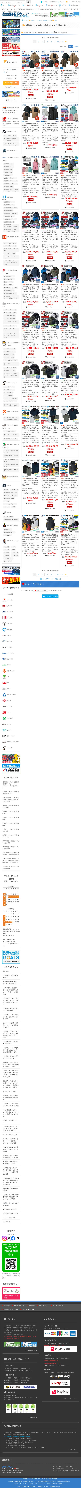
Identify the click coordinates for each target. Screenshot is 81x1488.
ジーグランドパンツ (9, 370)
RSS (4, 1221)
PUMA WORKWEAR (13, 742)
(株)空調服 (10, 594)
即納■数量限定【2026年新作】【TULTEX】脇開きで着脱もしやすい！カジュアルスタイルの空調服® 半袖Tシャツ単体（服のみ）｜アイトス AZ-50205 (30, 128)
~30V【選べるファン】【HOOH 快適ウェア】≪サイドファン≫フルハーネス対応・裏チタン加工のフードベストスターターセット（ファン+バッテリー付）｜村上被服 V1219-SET (69, 236)
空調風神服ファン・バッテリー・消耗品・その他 (10, 225)
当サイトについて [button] (52, 5)
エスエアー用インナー (10, 401)
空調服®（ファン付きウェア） (10, 159)
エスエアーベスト (9, 390)
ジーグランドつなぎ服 (10, 367)
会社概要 (6, 971)
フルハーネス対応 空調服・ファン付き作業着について (10, 1025)
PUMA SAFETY (8, 516)
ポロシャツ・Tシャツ (10, 504)
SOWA (13, 547)
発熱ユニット (7, 535)
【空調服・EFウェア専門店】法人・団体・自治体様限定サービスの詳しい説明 (10, 1034)
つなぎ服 (6, 501)
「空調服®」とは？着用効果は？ (10, 976)
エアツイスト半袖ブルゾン (10, 435)
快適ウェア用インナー (10, 293)
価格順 (76, 46)
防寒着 (6, 489)
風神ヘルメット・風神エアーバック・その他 (10, 230)
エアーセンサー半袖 (9, 315)
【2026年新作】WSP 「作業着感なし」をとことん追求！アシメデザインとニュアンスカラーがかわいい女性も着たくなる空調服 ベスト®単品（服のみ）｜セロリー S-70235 (50, 180)
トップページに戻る (51, 596)
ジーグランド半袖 (9, 354)
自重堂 (13, 550)
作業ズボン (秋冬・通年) (10, 495)
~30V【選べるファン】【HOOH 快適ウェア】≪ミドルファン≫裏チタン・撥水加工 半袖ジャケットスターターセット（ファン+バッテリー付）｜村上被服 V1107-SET (50, 335)
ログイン (62, 2)
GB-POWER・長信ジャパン (10, 413)
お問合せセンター (74, 6)
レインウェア (14, 489)
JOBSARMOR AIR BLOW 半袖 (11, 460)
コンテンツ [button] (40, 5)
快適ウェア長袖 (8, 285)
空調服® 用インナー (10, 178)
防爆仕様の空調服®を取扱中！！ (10, 1189)
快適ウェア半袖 (8, 282)
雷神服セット (7, 529)
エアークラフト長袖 (9, 253)
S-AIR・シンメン (12, 382)
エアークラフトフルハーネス (10, 257)
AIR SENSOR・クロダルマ (11, 305)
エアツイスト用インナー (10, 438)
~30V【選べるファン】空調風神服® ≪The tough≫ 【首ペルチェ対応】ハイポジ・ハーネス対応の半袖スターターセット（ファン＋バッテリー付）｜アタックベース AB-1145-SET (69, 539)
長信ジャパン (11, 671)
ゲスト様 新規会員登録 (50, 2)
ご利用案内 (62, 6)
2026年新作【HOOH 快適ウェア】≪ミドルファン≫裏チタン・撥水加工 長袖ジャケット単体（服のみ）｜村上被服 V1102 (30, 384)
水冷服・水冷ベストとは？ (10, 1121)
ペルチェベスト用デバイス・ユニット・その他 (10, 144)
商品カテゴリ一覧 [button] (15, 5)
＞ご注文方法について (31, 1350)
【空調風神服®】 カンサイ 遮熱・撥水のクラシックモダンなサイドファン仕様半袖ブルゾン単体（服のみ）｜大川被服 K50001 (69, 428)
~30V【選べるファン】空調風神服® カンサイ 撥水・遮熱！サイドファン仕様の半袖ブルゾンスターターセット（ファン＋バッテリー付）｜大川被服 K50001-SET (30, 429)
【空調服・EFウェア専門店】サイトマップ (10, 1057)
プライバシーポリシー (28, 1309)
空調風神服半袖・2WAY (10, 207)
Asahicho (10, 718)
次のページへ (60, 41)
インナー (6, 507)
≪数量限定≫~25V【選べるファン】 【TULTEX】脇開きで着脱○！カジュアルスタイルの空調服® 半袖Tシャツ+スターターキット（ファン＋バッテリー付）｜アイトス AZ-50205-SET (50, 75)
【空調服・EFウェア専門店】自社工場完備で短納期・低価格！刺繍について (10, 1001)
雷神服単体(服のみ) (9, 532)
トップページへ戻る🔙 (52, 579)
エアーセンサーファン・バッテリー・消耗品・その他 (10, 335)
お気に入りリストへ (11, 87)
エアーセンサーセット (10, 310)
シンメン (9, 748)
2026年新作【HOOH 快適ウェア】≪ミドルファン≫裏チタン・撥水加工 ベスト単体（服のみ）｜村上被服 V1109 (69, 383)
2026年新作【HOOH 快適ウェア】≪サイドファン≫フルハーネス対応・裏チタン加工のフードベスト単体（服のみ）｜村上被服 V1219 (69, 288)
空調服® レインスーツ (10, 183)
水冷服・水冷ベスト (12, 150)
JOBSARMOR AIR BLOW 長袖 (11, 465)
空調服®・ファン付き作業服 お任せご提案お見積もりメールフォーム (11, 1064)
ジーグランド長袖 (9, 357)
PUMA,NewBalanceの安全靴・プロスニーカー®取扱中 (10, 1149)
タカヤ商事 (10, 659)
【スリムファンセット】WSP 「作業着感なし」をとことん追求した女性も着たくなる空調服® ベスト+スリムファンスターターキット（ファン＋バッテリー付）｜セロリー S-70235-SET (30, 181)
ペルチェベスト (11, 131)
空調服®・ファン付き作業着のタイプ (10, 812)
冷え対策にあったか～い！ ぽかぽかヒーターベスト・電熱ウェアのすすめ (11, 1113)
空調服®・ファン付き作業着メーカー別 (10, 836)
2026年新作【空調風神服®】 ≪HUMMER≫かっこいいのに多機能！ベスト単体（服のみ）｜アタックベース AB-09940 (30, 537)
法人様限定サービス (19, 1305)
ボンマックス (11, 736)
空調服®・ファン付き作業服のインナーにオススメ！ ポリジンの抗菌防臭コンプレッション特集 (11, 1084)
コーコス (6, 555)
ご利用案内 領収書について (51, 1365)
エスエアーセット (9, 387)
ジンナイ (9, 706)
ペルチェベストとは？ (10, 1135)
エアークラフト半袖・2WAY (11, 249)
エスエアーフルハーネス (10, 398)
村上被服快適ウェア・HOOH (9, 271)
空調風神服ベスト (9, 205)
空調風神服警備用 (9, 222)
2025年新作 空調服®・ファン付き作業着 (10, 842)
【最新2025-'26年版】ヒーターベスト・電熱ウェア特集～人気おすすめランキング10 (11, 1074)
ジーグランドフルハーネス (10, 364)
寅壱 (8, 682)
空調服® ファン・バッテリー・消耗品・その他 (11, 190)
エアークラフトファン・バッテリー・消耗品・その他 (10, 262)
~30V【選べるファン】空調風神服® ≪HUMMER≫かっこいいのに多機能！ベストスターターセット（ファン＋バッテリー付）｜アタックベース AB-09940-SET (50, 483)
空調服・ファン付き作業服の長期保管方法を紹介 (10, 1097)
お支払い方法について (10, 1209)
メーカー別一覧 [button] (29, 5)
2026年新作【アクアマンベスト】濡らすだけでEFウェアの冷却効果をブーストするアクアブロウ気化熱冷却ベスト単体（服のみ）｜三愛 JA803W (50, 128)
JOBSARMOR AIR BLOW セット (11, 451)
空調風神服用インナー (10, 219)
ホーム (3, 6)
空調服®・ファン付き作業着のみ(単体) (10, 806)
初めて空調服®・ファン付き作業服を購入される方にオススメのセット (10, 799)
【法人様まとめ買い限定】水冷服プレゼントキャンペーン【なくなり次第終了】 (10, 1171)
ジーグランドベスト (9, 351)
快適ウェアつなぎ (9, 290)
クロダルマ (15, 555)
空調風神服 (10, 197)
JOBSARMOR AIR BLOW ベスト (11, 456)
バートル (9, 600)
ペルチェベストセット (10, 135)
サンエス (6, 550)
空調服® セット (8, 163)
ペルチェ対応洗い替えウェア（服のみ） (10, 139)
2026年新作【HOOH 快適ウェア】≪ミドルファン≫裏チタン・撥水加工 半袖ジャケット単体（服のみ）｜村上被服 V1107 (50, 384)
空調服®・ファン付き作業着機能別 (10, 824)
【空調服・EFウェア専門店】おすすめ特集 (10, 867)
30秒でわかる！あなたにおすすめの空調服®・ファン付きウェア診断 (11, 1197)
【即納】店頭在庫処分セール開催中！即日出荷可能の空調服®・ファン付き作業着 (10, 122)
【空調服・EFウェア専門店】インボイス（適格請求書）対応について (10, 1128)
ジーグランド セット (9, 349)
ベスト (9, 712)
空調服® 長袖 (8, 172)
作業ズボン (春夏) (9, 498)
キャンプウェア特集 (9, 1091)
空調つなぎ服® (8, 175)
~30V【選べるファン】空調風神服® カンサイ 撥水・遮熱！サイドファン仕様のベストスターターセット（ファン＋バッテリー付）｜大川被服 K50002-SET (50, 429)
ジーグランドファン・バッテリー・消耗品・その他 (10, 375)
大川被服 (9, 629)
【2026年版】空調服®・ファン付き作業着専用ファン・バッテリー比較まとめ (10, 991)
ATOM (9, 1221)
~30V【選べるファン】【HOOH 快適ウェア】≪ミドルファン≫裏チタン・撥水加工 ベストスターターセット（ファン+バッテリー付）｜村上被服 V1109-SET (69, 335)
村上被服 (6, 547)
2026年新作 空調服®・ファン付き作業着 (10, 848)
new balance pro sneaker (11, 519)
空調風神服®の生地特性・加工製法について (10, 982)
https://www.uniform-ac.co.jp (13, 1470)
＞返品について (72, 1449)
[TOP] (15, 15)
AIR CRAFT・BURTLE (10, 238)
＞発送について (33, 1417)
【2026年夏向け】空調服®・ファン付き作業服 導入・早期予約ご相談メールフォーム (11, 1181)
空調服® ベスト (8, 166)
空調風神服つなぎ (9, 216)
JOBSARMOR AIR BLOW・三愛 (10, 446)
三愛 (8, 677)
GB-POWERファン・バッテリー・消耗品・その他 (11, 418)
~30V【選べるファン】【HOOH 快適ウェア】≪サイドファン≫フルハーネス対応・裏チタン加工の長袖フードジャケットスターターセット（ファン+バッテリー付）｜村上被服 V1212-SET (30, 236)
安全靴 (9, 512)
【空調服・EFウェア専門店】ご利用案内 (10, 1009)
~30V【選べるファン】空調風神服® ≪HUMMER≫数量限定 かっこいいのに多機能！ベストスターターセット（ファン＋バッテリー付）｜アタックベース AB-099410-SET (69, 484)
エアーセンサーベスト (10, 312)
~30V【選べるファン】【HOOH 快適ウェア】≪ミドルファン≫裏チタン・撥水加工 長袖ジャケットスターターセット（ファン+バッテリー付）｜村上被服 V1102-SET (30, 335)
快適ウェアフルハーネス (10, 287)
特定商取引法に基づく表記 (11, 1309)
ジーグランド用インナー (10, 360)
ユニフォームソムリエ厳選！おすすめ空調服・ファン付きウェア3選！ (10, 1141)
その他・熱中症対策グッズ (10, 478)
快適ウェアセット (9, 276)
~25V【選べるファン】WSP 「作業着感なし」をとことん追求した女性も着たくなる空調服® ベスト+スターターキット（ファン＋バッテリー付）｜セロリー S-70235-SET (69, 128)
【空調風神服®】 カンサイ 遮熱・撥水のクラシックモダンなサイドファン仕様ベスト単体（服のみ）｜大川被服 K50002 (30, 482)
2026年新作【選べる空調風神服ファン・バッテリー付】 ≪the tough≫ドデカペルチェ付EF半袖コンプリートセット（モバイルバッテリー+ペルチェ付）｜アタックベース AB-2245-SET (69, 181)
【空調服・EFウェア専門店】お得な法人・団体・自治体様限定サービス (10, 1050)
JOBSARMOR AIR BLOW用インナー (11, 470)
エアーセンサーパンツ (10, 326)
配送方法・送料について (10, 1213)
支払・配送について (58, 1305)
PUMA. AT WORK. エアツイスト (10, 426)
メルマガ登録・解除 (9, 1217)
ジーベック (15, 552)
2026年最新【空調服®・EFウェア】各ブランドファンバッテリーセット (10, 110)
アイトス (9, 641)
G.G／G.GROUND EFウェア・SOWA (11, 344)
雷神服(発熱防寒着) (12, 525)
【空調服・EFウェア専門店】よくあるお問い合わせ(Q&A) (10, 1017)
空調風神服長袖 (8, 210)
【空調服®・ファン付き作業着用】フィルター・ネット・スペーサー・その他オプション (10, 785)
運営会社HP (32, 1305)
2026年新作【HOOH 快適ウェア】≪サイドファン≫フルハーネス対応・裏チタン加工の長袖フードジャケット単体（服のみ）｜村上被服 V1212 (30, 288)
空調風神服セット (9, 202)
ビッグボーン (7, 561)
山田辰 (9, 700)
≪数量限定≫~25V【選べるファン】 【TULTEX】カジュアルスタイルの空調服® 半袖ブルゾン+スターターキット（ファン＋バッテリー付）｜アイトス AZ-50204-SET (30, 74)
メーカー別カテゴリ (11, 588)
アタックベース (8, 558)
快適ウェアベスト (9, 279)
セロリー (9, 730)
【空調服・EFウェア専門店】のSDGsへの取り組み (11, 1105)
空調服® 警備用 (8, 186)
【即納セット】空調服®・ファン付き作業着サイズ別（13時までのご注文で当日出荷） (10, 860)
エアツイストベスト (9, 431)
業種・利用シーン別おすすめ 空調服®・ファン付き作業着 (11, 853)
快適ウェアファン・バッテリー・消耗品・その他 (10, 297)
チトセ (9, 724)
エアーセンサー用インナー (10, 322)
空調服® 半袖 (8, 169)
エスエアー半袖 (8, 392)
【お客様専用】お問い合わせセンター (10, 1042)
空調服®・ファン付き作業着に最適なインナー (10, 792)
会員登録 (14, 69)
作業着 (9, 485)
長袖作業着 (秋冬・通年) (10, 492)
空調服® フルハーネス (10, 181)
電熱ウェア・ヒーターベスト (10, 542)
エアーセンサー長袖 (9, 318)
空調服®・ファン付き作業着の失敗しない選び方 (10, 1156)
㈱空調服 (6, 552)
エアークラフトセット (10, 243)
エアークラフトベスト (10, 246)
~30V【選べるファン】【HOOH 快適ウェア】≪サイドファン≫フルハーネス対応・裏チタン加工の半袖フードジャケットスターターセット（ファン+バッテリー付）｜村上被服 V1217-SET (50, 236)
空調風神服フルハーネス (10, 213)
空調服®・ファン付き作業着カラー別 (10, 830)
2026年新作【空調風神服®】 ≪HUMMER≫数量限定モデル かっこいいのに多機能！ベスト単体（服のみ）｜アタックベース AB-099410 (50, 537)
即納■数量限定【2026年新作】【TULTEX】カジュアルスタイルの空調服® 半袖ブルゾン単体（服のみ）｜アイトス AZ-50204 (69, 73)
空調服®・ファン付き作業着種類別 (10, 818)
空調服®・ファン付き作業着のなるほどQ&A (10, 1163)
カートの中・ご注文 (11, 82)
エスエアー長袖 (8, 395)
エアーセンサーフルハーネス (10, 329)
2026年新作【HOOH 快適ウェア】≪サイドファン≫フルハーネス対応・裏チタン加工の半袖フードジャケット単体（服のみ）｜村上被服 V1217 (50, 288)
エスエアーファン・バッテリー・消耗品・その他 (10, 405)
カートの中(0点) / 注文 (74, 2)
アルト (9, 688)
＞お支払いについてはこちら (69, 1398)
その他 (13, 507)
